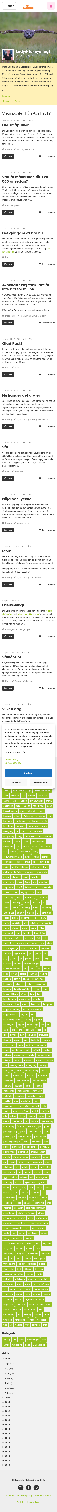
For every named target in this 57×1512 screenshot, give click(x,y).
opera (6, 1121)
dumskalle (42, 871)
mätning (42, 1065)
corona (13, 851)
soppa (18, 1202)
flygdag (24, 892)
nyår (15, 1111)
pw (4, 1161)
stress (41, 1212)
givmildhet (46, 912)
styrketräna (41, 1217)
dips (35, 861)
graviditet (16, 922)
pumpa (46, 1156)
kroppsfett (47, 1004)
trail (11, 1258)
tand (14, 1233)
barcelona (40, 816)
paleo (17, 205)
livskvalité (31, 1034)
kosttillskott (38, 999)
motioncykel (8, 1090)
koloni (29, 983)
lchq (20, 1029)
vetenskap (21, 1304)
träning (8, 149)
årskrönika (8, 805)
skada (6, 1187)
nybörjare (24, 1111)
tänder (22, 1233)
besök (44, 826)
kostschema (24, 999)
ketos (5, 973)
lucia (5, 1044)
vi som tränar (30, 1309)
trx (36, 1268)
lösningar (46, 1039)
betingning (8, 831)
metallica (45, 1070)
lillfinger (13, 1034)
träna (18, 1258)
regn (17, 1167)
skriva (48, 1187)
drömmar (35, 866)
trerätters (32, 1263)
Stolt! (6, 550)
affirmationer (18, 790)
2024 (6, 1402)
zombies (36, 1324)
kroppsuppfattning (11, 1009)
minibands (8, 1080)
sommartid (34, 1197)
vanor (12, 1289)
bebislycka (8, 826)
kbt (39, 968)
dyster (6, 877)
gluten (15, 917)
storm (20, 1212)
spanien (28, 1202)
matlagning (10, 315)
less (39, 1029)
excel (25, 877)
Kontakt (20, 1502)
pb (13, 1136)
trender (21, 1263)
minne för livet (22, 1080)
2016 (6, 1438)
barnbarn (7, 821)
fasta (27, 882)
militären (31, 1075)
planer (45, 419)
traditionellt (33, 1253)
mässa (50, 1060)
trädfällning (8, 1253)
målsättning (19, 1055)
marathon (28, 1060)
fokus (19, 897)
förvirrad (36, 902)
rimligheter (45, 1167)
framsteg (25, 907)
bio (30, 831)
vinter (46, 1314)
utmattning (44, 1279)
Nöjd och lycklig (17, 499)
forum (26, 902)
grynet (25, 927)
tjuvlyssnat (8, 1248)
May (7, 1378)
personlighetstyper (11, 1141)
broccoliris (8, 846)
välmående (43, 1284)
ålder (5, 795)
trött (19, 1268)
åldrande (15, 795)
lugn (13, 1044)
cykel (27, 856)
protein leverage (20, 1156)
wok (27, 1324)
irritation (7, 953)
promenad (23, 1151)
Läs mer (6, 95)
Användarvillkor (43, 1495)
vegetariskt (8, 1304)
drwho (45, 866)
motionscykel (23, 1090)
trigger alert (8, 1268)
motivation (37, 1090)
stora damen (9, 1212)
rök (19, 1172)
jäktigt (38, 953)
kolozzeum (40, 983)
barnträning (20, 821)
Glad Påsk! (12, 343)
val (34, 1284)
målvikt (30, 1055)
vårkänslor (8, 1294)
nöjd (26, 1106)
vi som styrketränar (12, 1309)
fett (34, 882)
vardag (28, 1289)
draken (24, 866)
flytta (39, 892)
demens (45, 856)
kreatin (25, 1004)
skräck (39, 1187)
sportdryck (39, 1202)
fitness (6, 892)
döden (6, 866)
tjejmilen (47, 1243)
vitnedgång (42, 1319)
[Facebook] (28, 1488)
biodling (38, 831)
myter (36, 1100)
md (12, 1070)
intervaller (45, 948)
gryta (33, 927)
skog (24, 1187)
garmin (30, 912)
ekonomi (16, 877)
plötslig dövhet (30, 1146)
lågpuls (21, 1024)
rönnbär (27, 1172)
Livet (7, 257)
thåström (29, 1238)
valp (5, 1289)
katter (32, 968)
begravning (33, 826)
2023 (6, 1406)
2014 (6, 1446)
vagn (27, 1284)
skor (19, 149)
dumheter (29, 871)
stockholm (18, 1207)
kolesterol (19, 983)
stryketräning (9, 1217)
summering (42, 1223)
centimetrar (46, 846)
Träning (27, 1258)
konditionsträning (22, 989)
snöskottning (9, 1197)
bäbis (49, 805)
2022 (6, 1411)
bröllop (26, 846)
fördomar (42, 897)
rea (28, 1161)
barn (44, 315)
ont (48, 1116)
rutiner (47, 1172)
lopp (26, 1039)
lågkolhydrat (9, 1024)
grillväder (34, 922)
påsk (38, 315)
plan (46, 1141)
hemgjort (27, 933)
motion (38, 1085)
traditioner (45, 1253)
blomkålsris (30, 836)
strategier (30, 1212)
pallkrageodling (10, 1131)
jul (21, 958)
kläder (23, 973)
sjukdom (42, 1182)
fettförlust (43, 882)
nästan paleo (9, 1106)
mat (5, 1065)
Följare (17, 101)
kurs (33, 1014)
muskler (7, 1100)
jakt (30, 953)
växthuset (7, 1299)
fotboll (6, 907)
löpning (33, 419)
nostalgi (35, 1106)
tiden (38, 1243)
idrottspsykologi (10, 948)
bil (17, 831)
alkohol (31, 795)
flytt (32, 892)
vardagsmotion (41, 1289)
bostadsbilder (38, 841)
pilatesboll (36, 1141)
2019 (6, 1424)
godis (34, 917)
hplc (45, 938)
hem (18, 933)
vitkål (32, 1319)
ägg (29, 790)
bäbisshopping (10, 810)
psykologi (35, 1156)
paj (39, 1126)
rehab (25, 1167)
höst (38, 938)
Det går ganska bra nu (22, 233)
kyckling (27, 1019)
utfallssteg (20, 1279)
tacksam (41, 1228)
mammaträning (44, 1055)
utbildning (7, 1279)
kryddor (24, 1014)
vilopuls (37, 1314)
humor (35, 943)
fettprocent (8, 887)
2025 (6, 1397)
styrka (30, 1217)
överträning (8, 1126)
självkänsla (30, 1182)
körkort (24, 994)
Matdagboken (11, 629)
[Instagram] (21, 1488)
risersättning (9, 1172)
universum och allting (13, 1273)
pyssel (12, 1161)
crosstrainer (24, 851)
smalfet (24, 1192)
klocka (17, 978)
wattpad (18, 1324)
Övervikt (21, 1126)
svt (33, 1228)
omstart (31, 1116)
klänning (33, 973)
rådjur (20, 1161)
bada (22, 810)
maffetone (41, 1044)
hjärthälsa (7, 938)
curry (35, 851)
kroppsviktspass (10, 1014)
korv (32, 994)
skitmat (15, 1187)
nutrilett (6, 1111)
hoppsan (29, 938)
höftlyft (18, 938)
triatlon (42, 1263)
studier (21, 1217)
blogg (19, 836)
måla (28, 1050)
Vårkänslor (11, 657)
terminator (17, 1238)
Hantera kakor (34, 1502)
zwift (45, 1324)
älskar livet (43, 795)
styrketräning (28, 149)
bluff (40, 836)
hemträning (39, 933)
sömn (44, 1197)
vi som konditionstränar (40, 1304)
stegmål (7, 1207)
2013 (6, 1451)
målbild (36, 1050)
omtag (41, 1116)
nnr (19, 1106)
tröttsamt (28, 1268)
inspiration (33, 948)
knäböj (26, 978)
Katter (6, 1344)
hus (42, 943)
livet (22, 1034)
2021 (6, 1415)
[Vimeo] (36, 1488)
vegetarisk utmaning (34, 1299)
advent (6, 790)
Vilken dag (11, 709)
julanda (28, 958)
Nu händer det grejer (21, 395)
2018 (6, 1429)
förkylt (6, 902)
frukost (36, 907)
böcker (48, 836)
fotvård (15, 907)
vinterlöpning (21, 1319)
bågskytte (32, 810)
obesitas (45, 1111)
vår (31, 681)
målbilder (47, 1050)
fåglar (19, 882)
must (16, 1100)
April (7, 1383)
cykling (36, 856)
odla (5, 1116)
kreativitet (35, 1004)
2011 (6, 1460)
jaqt (45, 953)
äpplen (24, 800)
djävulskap (44, 861)
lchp (13, 1029)
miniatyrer (43, 1075)
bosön (17, 841)
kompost (7, 989)
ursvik (39, 1273)
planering (16, 1146)
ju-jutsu (13, 958)
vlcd (5, 1324)
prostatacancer (38, 1151)
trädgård (19, 471)
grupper (26, 629)
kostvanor (7, 1004)
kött (17, 1004)
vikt (33, 315)
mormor (28, 1085)
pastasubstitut (34, 1131)
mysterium (26, 1100)
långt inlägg (32, 1024)
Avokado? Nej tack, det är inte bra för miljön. (25, 286)
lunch (20, 1044)
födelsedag (8, 897)
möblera (7, 1085)
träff (5, 1258)
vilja (19, 1314)
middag (6, 1075)
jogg (5, 958)
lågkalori (38, 1019)
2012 (6, 1455)
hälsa (41, 927)
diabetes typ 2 (23, 861)
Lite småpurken (16, 125)
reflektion (7, 1167)
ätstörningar (38, 805)
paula (46, 1131)
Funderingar (33, 1339)
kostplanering (9, 999)
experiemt (35, 877)
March (8, 1388)
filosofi (19, 887)
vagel (19, 1284)
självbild (18, 1182)
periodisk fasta (24, 1136)
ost (26, 1121)
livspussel (43, 1034)
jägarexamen (20, 953)
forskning (16, 902)
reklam (34, 1167)
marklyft (40, 1060)
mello (19, 1070)
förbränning (30, 897)
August (8, 1363)
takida (6, 1233)
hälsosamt (8, 933)
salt (31, 1177)
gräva (43, 917)
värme (19, 1294)
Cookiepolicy (11, 759)
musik (41, 1095)
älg (23, 795)
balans (17, 816)
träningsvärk (9, 1263)
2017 (6, 1433)
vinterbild (7, 1319)
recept (48, 1161)
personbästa (36, 577)
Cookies (10, 1495)
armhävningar (36, 800)
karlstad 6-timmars (12, 968)
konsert (36, 989)
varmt (27, 1294)
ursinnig (29, 1273)
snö (43, 1192)
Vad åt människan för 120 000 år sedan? (25, 179)
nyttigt (35, 1111)
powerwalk (45, 1146)
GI (38, 912)
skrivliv (6, 1192)
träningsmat (39, 1258)
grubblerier (47, 922)
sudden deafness (26, 1223)
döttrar (15, 866)
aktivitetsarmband (42, 790)
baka (42, 810)
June (7, 1373)
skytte (15, 1192)
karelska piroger (31, 963)
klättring (43, 973)
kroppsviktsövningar (32, 1009)
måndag (7, 1060)
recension (37, 1161)
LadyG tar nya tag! (33, 51)
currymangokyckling (12, 856)
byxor (35, 846)
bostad (26, 841)
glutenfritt (25, 917)
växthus (46, 1294)
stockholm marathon (35, 1207)
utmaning (32, 1279)
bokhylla (7, 841)
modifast (18, 1085)
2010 (6, 1464)
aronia (49, 800)
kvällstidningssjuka (11, 1019)
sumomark (16, 1228)
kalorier (17, 963)
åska (18, 805)
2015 (6, 1442)
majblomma (17, 1050)
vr (11, 1324)
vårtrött (36, 1294)
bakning (7, 816)
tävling (6, 1238)
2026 (6, 1358)
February (9, 1393)
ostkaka (34, 1121)
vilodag (27, 1314)
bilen (23, 831)
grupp (6, 927)
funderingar (8, 912)
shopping (7, 1182)
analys (6, 800)
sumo (5, 1228)
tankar (44, 1233)
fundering (46, 907)
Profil (7, 101)
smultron (35, 1192)
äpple (15, 800)
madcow (29, 1044)
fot (44, 902)
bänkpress (28, 816)
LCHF (6, 1029)
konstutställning (10, 994)
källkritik (7, 963)
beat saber (34, 821)
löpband (7, 1039)
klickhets (7, 978)
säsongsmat (42, 1177)
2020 (6, 1420)
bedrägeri (20, 826)
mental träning (31, 1070)
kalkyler (47, 958)
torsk (37, 1248)
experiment (8, 882)
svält (26, 1228)
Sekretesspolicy (24, 1495)
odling (13, 1116)
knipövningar (38, 978)
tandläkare (33, 1233)
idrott (49, 943)
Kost (7, 205)
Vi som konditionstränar (29, 613)
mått (5, 1070)
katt (25, 968)
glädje (6, 917)
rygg (5, 1177)
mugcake (31, 1095)
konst (45, 989)
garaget (20, 912)
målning (7, 1055)
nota (44, 1106)
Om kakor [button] (15, 782)
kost (39, 994)
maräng (17, 1060)
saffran (14, 1177)
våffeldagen (8, 1284)
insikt (23, 948)
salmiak (23, 1177)
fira (35, 887)
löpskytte (35, 1039)
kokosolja (7, 983)
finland (28, 887)
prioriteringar (9, 1151)
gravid (6, 922)
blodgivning (8, 836)
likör (5, 1034)
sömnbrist (7, 1202)
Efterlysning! (13, 605)
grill (25, 922)
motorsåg (7, 1095)
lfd (45, 1029)
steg (49, 1202)
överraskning (47, 1121)
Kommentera (48, 156)
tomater (19, 1248)
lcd (48, 1024)
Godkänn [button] (28, 773)
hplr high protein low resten (15, 943)
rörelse (37, 1172)
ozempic (31, 1126)
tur (41, 1268)
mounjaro (19, 1095)
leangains (29, 1029)
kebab (47, 968)
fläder (15, 892)
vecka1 (18, 1299)
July (6, 1368)
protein (6, 1156)
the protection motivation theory (18, 1243)
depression (8, 861)
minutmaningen (39, 1080)
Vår (5, 447)
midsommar (18, 1075)
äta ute (27, 805)
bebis (44, 821)
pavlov (6, 1136)
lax (42, 1024)
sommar (22, 1197)
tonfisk (29, 1248)
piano (26, 1141)
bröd (18, 846)
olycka (22, 1116)
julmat (38, 958)
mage (6, 1050)
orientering (17, 1121)
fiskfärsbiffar (46, 887)
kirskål (14, 973)
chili (5, 851)
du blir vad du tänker (12, 871)
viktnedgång (9, 1314)
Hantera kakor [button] (41, 782)
